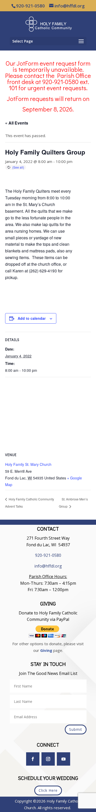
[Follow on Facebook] (32, 759)
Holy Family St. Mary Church (28, 464)
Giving (46, 650)
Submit (75, 729)
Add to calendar (32, 318)
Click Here (48, 790)
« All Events (16, 123)
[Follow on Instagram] (48, 759)
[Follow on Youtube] (63, 759)
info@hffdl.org (48, 566)
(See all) (18, 167)
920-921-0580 (48, 555)
